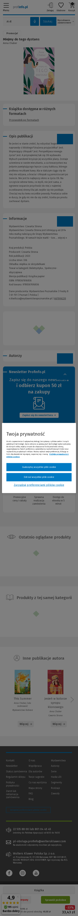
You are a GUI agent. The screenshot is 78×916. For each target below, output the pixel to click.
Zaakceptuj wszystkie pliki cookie (39, 467)
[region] (39, 458)
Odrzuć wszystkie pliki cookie (39, 477)
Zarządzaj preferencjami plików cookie (39, 485)
